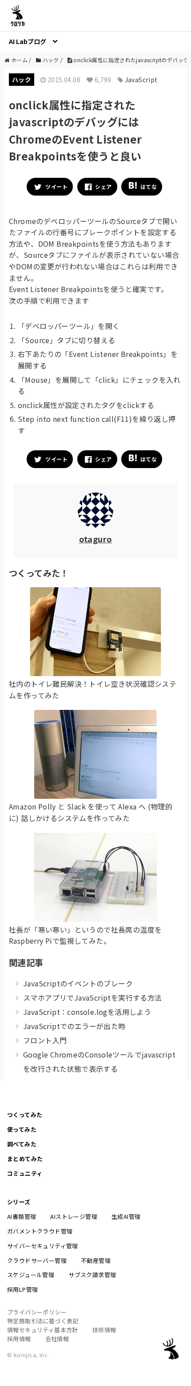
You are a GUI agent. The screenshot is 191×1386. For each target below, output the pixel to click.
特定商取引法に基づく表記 (43, 1321)
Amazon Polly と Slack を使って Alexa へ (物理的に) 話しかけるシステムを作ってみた (90, 812)
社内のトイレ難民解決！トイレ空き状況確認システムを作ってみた (92, 689)
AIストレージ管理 (73, 1216)
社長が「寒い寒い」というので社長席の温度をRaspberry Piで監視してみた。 (85, 935)
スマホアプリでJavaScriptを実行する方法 (92, 997)
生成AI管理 (125, 1216)
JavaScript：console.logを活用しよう (87, 1011)
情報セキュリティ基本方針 (42, 1330)
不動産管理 (96, 1260)
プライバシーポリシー (37, 1312)
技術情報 (104, 1330)
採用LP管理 (22, 1289)
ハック (21, 79)
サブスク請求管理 (92, 1274)
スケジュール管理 (30, 1274)
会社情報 (57, 1338)
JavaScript (141, 79)
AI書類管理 (21, 1216)
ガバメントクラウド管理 (39, 1231)
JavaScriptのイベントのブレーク (78, 983)
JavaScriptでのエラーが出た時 (74, 1026)
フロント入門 (45, 1040)
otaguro (95, 539)
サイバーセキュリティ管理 (42, 1246)
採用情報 (19, 1338)
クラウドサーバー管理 (37, 1260)
